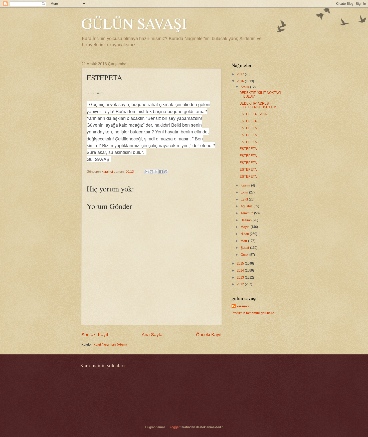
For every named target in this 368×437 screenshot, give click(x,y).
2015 (241, 263)
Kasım (246, 185)
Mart (244, 241)
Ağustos (247, 206)
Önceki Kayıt (209, 334)
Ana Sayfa (152, 334)
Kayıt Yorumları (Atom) (110, 344)
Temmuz (247, 213)
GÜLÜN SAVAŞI (134, 23)
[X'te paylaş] (156, 171)
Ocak (245, 255)
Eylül (245, 199)
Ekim (245, 192)
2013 (241, 277)
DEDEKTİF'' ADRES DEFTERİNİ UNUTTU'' (258, 105)
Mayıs (246, 227)
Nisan (245, 234)
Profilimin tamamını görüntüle (253, 313)
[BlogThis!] (151, 171)
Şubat (245, 248)
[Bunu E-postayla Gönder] (146, 171)
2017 (241, 74)
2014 (241, 270)
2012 (241, 284)
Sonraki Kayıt (94, 334)
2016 (241, 81)
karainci (243, 306)
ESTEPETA (248, 121)
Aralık (245, 87)
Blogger (173, 427)
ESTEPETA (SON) (253, 114)
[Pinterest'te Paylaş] (165, 171)
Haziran (247, 220)
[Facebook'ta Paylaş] (160, 171)
